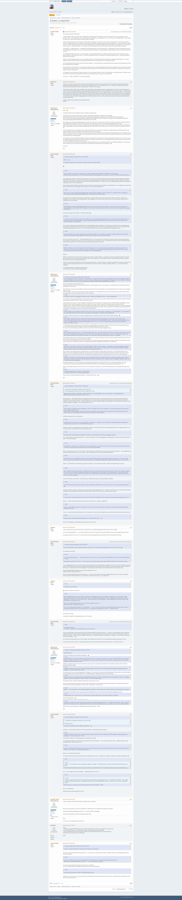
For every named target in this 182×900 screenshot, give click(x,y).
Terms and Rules (126, 897)
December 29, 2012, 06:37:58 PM (69, 527)
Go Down (52, 27)
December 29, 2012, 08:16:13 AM (69, 154)
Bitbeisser (54, 108)
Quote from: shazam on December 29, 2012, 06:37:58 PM (76, 544)
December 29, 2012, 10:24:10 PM (69, 647)
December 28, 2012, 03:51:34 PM (70, 31)
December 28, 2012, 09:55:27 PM (69, 81)
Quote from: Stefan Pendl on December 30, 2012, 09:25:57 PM (77, 846)
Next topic (129, 24)
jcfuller (54, 825)
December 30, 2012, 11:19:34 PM (69, 825)
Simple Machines (58, 897)
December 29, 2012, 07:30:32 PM (69, 581)
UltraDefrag (74, 821)
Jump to (113, 889)
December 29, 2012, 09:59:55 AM (69, 274)
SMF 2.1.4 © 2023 (51, 897)
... (61, 27)
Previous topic (123, 24)
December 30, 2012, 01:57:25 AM (69, 714)
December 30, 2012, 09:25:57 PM (69, 799)
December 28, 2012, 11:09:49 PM (69, 107)
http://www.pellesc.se (128, 12)
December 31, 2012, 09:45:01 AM (69, 843)
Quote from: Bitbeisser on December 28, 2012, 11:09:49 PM (76, 156)
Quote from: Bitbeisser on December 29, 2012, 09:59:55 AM (76, 386)
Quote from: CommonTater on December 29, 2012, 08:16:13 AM (77, 277)
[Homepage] (51, 815)
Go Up (51, 883)
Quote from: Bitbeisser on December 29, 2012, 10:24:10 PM (76, 717)
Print (131, 27)
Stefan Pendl (55, 799)
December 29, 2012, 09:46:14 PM (69, 621)
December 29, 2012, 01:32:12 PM (69, 383)
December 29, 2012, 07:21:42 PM (69, 541)
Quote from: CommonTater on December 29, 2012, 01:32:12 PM (77, 649)
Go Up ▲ (132, 897)
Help (121, 897)
